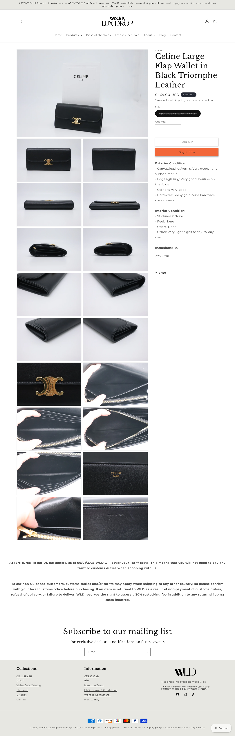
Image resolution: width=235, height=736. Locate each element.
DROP (20, 680)
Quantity (160, 121)
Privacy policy (111, 727)
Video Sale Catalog (29, 685)
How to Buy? (92, 699)
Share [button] (163, 272)
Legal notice (198, 727)
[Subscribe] (146, 652)
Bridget (21, 694)
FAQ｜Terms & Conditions (100, 690)
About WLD (91, 675)
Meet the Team (94, 685)
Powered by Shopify (69, 727)
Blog (87, 680)
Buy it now (187, 152)
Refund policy (92, 727)
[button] (21, 21)
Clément (22, 690)
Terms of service (131, 727)
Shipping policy (153, 727)
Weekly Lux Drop (48, 727)
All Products (24, 675)
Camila (21, 699)
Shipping (179, 100)
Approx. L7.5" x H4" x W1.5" (180, 114)
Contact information (176, 727)
